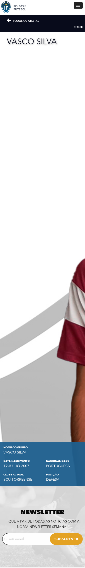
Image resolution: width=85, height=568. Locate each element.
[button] (78, 5)
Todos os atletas (26, 21)
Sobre (78, 27)
